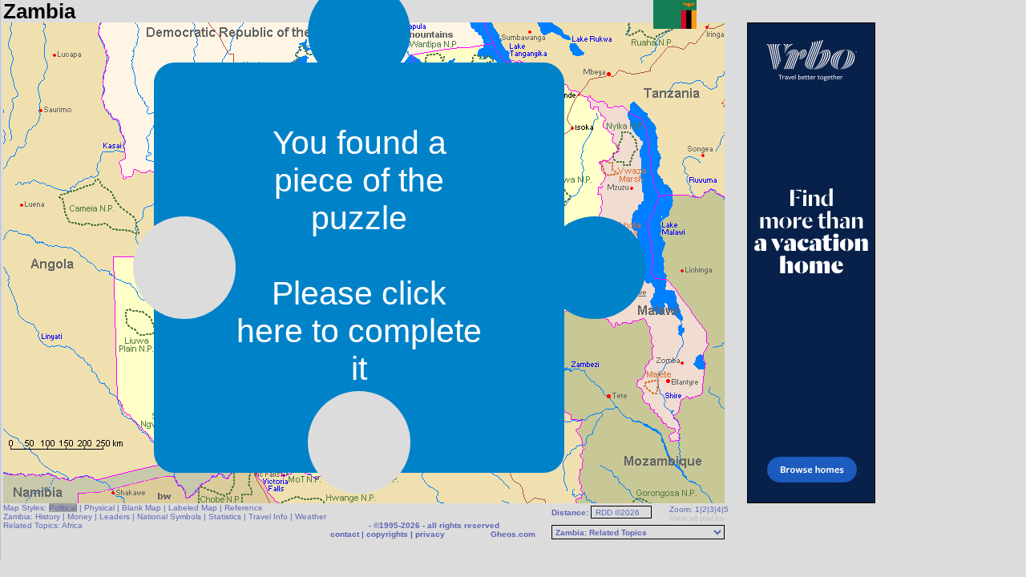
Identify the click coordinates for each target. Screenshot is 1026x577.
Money (79, 516)
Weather (310, 516)
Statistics (224, 516)
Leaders (114, 516)
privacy (430, 534)
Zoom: (681, 509)
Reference (243, 507)
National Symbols (169, 516)
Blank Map (141, 507)
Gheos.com (513, 534)
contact (344, 534)
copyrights (387, 534)
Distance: (571, 512)
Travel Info (268, 516)
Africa (72, 525)
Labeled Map (192, 507)
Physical (99, 507)
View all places (696, 518)
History (47, 516)
